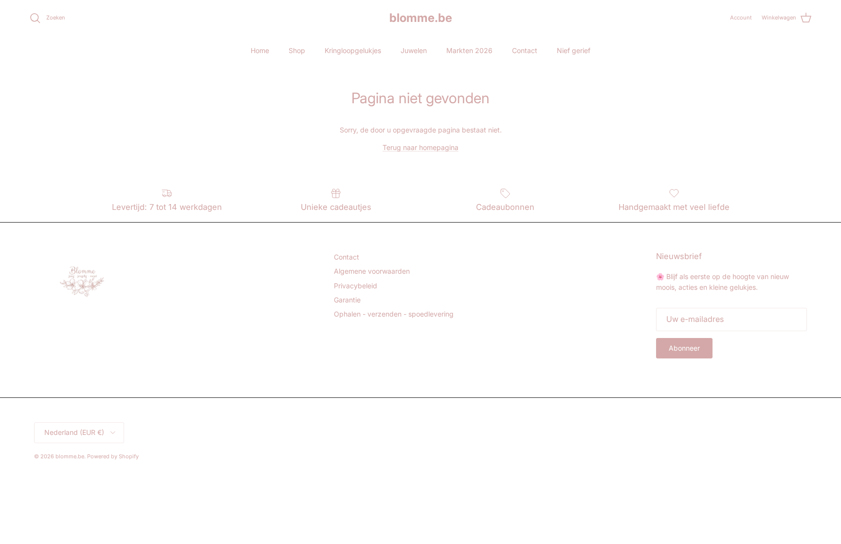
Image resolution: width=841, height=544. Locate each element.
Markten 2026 (469, 50)
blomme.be (69, 456)
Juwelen (414, 50)
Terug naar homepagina (420, 147)
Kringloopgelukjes (353, 50)
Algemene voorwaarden (372, 271)
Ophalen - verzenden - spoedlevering (394, 314)
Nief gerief (573, 50)
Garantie (347, 300)
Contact (524, 50)
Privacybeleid (355, 285)
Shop (297, 50)
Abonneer (684, 348)
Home (260, 50)
